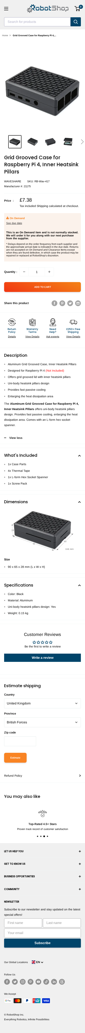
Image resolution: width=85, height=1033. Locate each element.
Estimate (15, 757)
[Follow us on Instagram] (23, 982)
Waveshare (12, 181)
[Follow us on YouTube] (38, 982)
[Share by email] (78, 303)
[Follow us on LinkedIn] (54, 982)
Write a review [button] (42, 657)
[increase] (49, 271)
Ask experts (52, 336)
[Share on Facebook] (54, 303)
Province (10, 713)
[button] (82, 141)
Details (12, 336)
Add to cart (42, 287)
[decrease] (24, 271)
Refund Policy (13, 775)
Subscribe (42, 943)
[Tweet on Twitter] (70, 303)
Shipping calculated (49, 206)
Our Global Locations (16, 962)
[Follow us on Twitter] (15, 982)
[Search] (76, 21)
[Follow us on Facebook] (7, 982)
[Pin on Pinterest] (62, 303)
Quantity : (10, 271)
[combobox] (37, 21)
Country (9, 694)
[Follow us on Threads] (62, 982)
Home (5, 35)
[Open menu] (6, 8)
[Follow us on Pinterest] (30, 982)
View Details (32, 336)
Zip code (10, 732)
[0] (77, 8)
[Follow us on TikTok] (46, 982)
